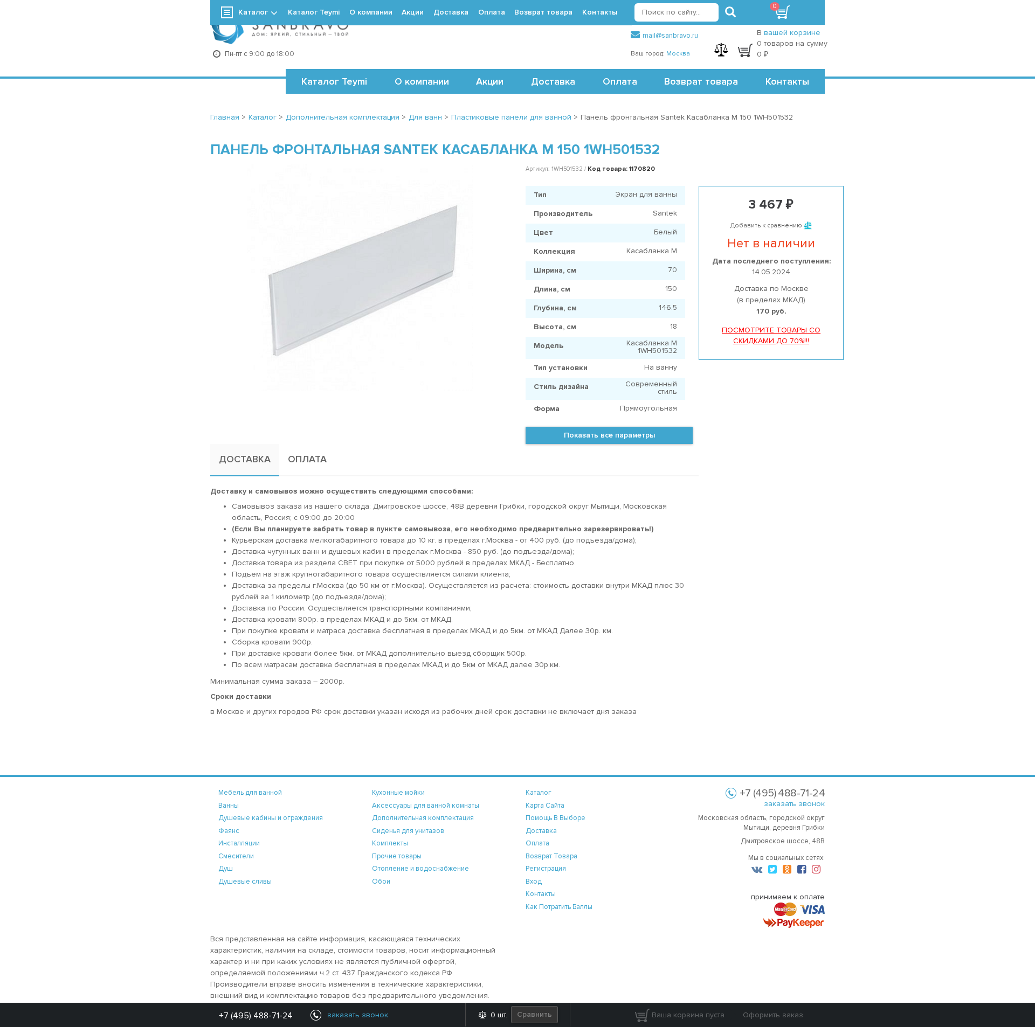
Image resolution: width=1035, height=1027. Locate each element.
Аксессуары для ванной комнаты (425, 805)
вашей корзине (792, 32)
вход (534, 881)
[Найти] (730, 12)
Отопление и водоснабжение (420, 868)
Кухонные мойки (398, 792)
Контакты (787, 81)
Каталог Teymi (334, 81)
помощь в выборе (555, 818)
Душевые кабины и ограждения (270, 818)
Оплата (620, 81)
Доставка (553, 81)
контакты (541, 894)
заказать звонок (794, 803)
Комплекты (390, 843)
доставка (541, 831)
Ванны (228, 805)
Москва (678, 54)
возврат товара (551, 856)
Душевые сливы (245, 881)
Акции (489, 81)
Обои (381, 881)
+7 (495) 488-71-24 (256, 1015)
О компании (422, 81)
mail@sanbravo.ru (670, 35)
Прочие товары (397, 856)
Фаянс (228, 831)
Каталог (253, 12)
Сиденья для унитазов (408, 831)
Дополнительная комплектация (423, 818)
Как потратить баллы (559, 907)
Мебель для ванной (250, 792)
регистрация (546, 868)
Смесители (236, 856)
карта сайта (545, 805)
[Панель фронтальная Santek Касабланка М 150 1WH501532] (359, 277)
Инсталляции (239, 843)
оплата (537, 843)
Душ (225, 868)
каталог (538, 792)
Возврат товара (701, 81)
